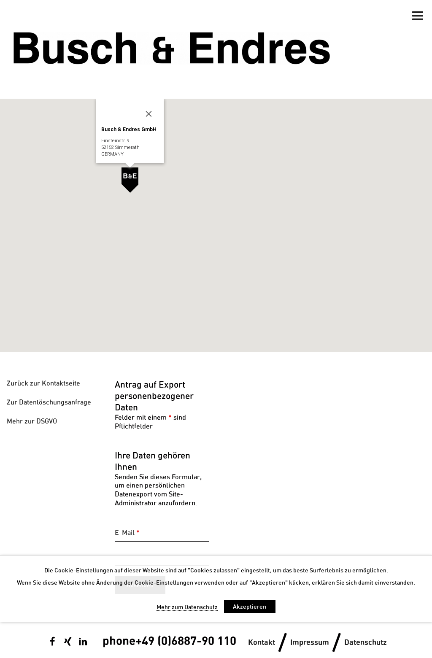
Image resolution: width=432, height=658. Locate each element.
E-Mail (127, 532)
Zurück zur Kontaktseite (43, 383)
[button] (130, 180)
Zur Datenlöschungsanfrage (49, 402)
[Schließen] (149, 114)
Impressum (309, 643)
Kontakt (261, 643)
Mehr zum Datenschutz (187, 606)
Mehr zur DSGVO (32, 421)
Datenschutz (365, 643)
